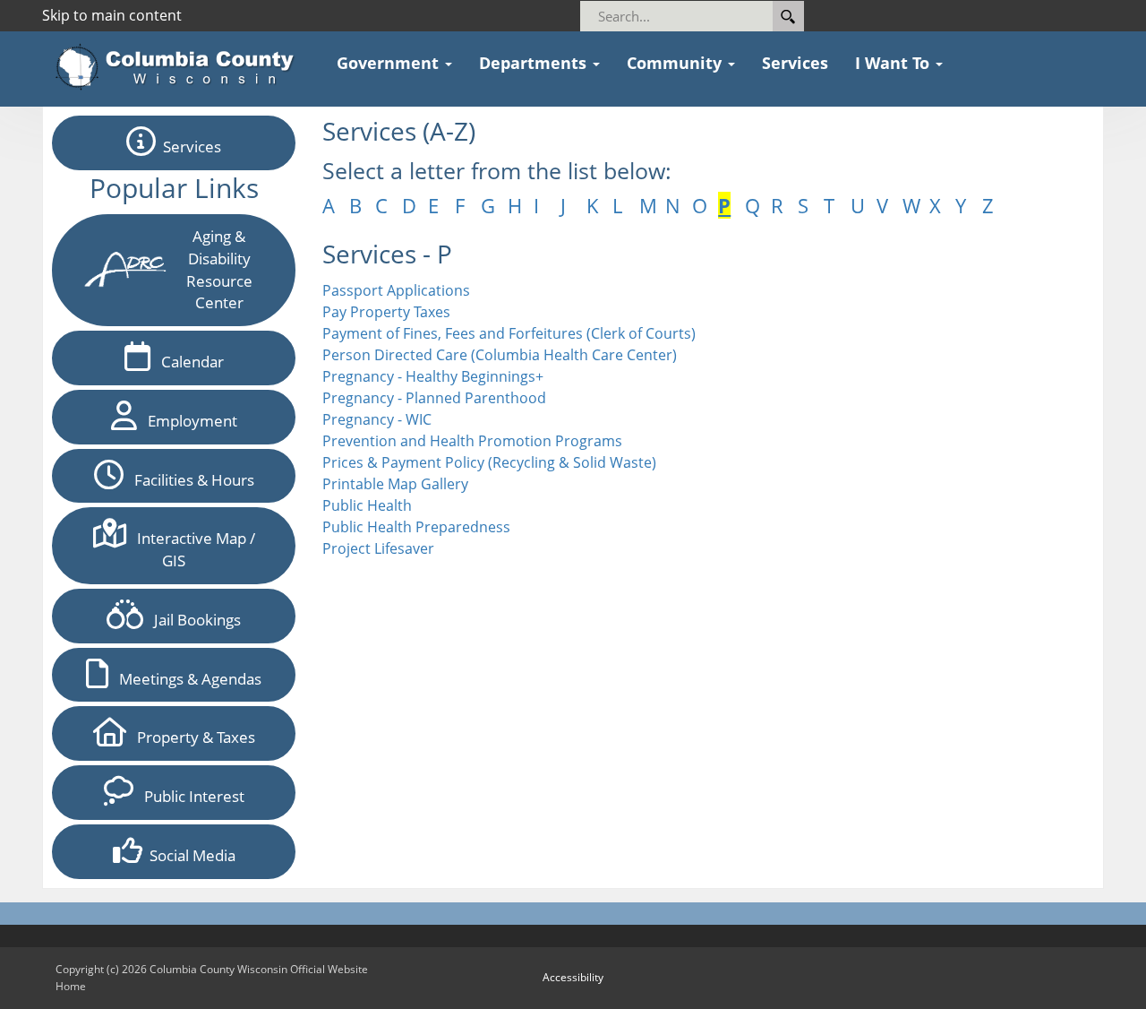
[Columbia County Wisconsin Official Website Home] (180, 67)
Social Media (188, 855)
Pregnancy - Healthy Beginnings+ (432, 376)
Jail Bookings (192, 619)
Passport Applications (396, 290)
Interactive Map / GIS (190, 549)
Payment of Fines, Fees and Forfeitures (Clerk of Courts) (509, 333)
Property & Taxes (190, 737)
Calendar (187, 361)
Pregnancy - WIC (377, 419)
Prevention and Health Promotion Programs (472, 441)
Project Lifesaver (378, 548)
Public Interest (188, 796)
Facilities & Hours (189, 480)
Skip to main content (112, 15)
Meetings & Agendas (184, 678)
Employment (187, 420)
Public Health (367, 505)
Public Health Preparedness (416, 527)
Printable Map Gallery (395, 484)
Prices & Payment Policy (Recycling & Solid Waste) (489, 462)
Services (188, 146)
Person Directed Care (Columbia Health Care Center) (499, 355)
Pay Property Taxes (386, 312)
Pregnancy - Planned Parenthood (434, 398)
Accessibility (573, 977)
